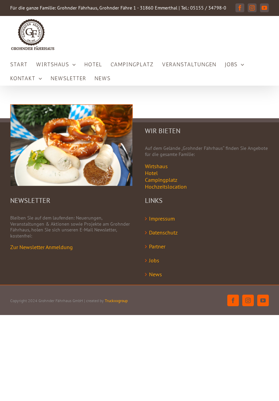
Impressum (162, 218)
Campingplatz (161, 179)
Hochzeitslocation (166, 186)
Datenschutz (163, 232)
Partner (157, 246)
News (155, 274)
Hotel (151, 173)
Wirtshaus (156, 166)
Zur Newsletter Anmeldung (41, 247)
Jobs (154, 260)
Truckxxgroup (116, 300)
